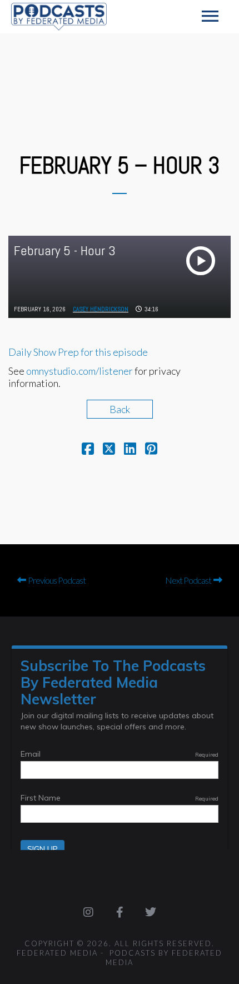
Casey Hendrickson (100, 309)
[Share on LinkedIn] (130, 450)
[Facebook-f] (119, 912)
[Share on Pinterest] (151, 450)
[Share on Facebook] (87, 450)
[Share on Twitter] (109, 450)
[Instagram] (88, 912)
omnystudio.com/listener (79, 371)
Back (119, 409)
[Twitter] (150, 912)
